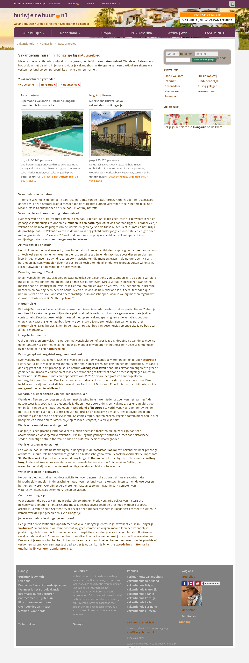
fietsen (37, 399)
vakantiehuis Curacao (141, 611)
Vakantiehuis (25, 43)
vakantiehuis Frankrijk (142, 589)
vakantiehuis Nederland (143, 581)
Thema (90, 3)
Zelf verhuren (109, 3)
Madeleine (188, 610)
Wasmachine (206, 91)
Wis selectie (26, 84)
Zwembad (171, 96)
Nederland (80, 407)
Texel (68, 298)
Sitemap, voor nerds (31, 611)
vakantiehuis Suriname (142, 606)
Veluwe (43, 376)
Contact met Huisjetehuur (35, 598)
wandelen (49, 262)
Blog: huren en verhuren (34, 602)
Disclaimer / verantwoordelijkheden (42, 585)
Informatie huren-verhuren (36, 594)
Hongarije (46, 43)
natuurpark (148, 360)
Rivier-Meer (172, 86)
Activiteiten (54, 3)
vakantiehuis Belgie (140, 585)
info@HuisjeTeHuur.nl (140, 632)
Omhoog (184, 622)
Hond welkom (174, 76)
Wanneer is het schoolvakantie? (39, 589)
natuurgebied (89, 55)
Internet (170, 81)
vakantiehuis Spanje (140, 594)
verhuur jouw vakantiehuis (145, 576)
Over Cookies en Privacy (34, 606)
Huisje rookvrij (207, 76)
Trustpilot (188, 576)
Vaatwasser (172, 91)
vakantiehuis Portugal (141, 598)
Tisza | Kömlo (30, 95)
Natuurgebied (67, 43)
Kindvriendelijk (208, 81)
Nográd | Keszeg (100, 95)
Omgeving (73, 3)
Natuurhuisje (27, 325)
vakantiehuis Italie (139, 602)
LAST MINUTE (215, 33)
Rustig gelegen (207, 86)
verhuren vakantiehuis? (141, 622)
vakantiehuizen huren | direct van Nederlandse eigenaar (51, 23)
